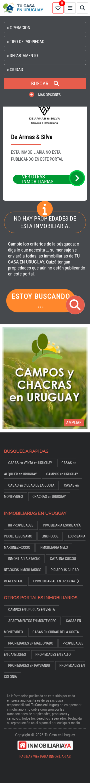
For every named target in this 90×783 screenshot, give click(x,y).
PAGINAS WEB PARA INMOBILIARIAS (45, 757)
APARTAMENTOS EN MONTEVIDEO (32, 621)
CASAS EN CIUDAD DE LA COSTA (55, 632)
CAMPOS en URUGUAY (62, 474)
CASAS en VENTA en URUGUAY (30, 463)
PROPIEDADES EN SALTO (53, 654)
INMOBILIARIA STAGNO (24, 559)
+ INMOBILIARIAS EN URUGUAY (54, 581)
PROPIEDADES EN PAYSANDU (29, 665)
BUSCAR (40, 84)
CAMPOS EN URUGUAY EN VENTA (31, 610)
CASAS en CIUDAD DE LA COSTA (31, 485)
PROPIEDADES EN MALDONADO (30, 643)
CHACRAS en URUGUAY (49, 497)
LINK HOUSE (50, 536)
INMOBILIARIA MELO (54, 547)
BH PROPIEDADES (21, 525)
